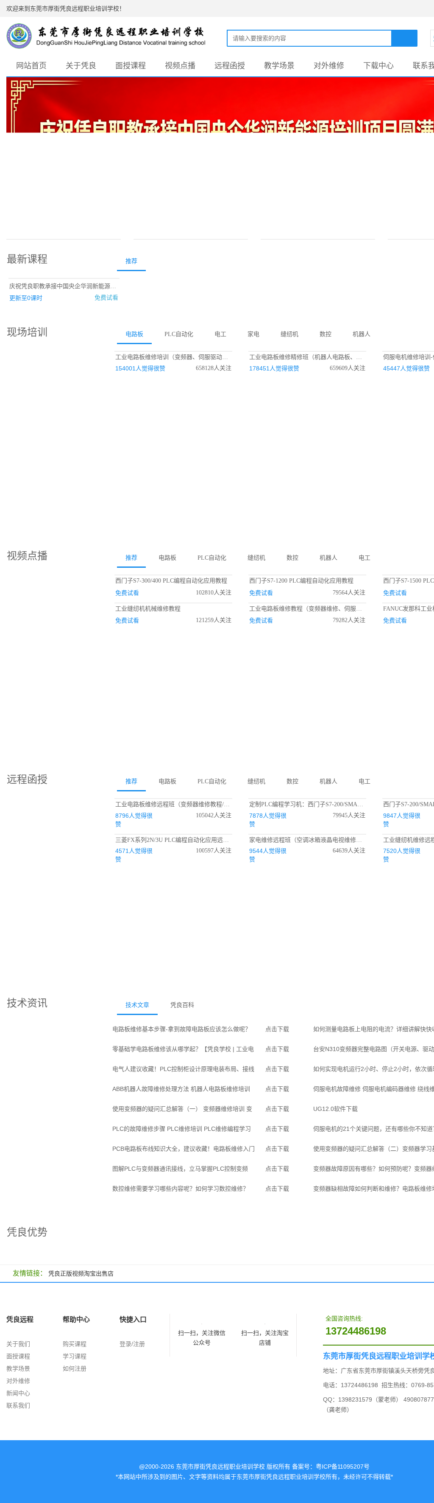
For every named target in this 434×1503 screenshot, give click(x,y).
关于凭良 (81, 66)
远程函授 (229, 66)
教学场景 (279, 66)
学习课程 (74, 1356)
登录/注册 (132, 1343)
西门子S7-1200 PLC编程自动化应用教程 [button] (301, 581)
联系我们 (18, 1405)
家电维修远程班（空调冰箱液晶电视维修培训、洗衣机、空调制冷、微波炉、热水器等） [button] (307, 840)
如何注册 (74, 1368)
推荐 (131, 261)
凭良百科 (182, 1005)
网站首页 (31, 66)
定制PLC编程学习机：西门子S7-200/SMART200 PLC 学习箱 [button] (307, 804)
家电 (253, 334)
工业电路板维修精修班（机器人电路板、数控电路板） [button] (307, 357)
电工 (220, 334)
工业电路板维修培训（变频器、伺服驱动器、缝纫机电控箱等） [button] (173, 357)
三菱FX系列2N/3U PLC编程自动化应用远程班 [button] (173, 840)
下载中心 (378, 66)
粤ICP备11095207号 (343, 1466)
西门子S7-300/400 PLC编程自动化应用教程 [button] (171, 581)
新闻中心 (18, 1393)
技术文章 (137, 1005)
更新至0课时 (25, 297)
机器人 (361, 334)
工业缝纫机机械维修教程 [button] (148, 609)
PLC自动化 (178, 334)
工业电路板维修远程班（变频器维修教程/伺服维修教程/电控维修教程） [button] (173, 804)
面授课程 (130, 66)
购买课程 (74, 1343)
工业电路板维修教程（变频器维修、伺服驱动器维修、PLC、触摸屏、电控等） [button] (307, 609)
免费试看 (106, 297)
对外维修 (329, 66)
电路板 (134, 334)
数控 (325, 334)
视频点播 (180, 66)
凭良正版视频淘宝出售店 (81, 1273)
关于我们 (18, 1343)
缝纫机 (289, 334)
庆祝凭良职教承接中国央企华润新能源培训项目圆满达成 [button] (64, 286)
